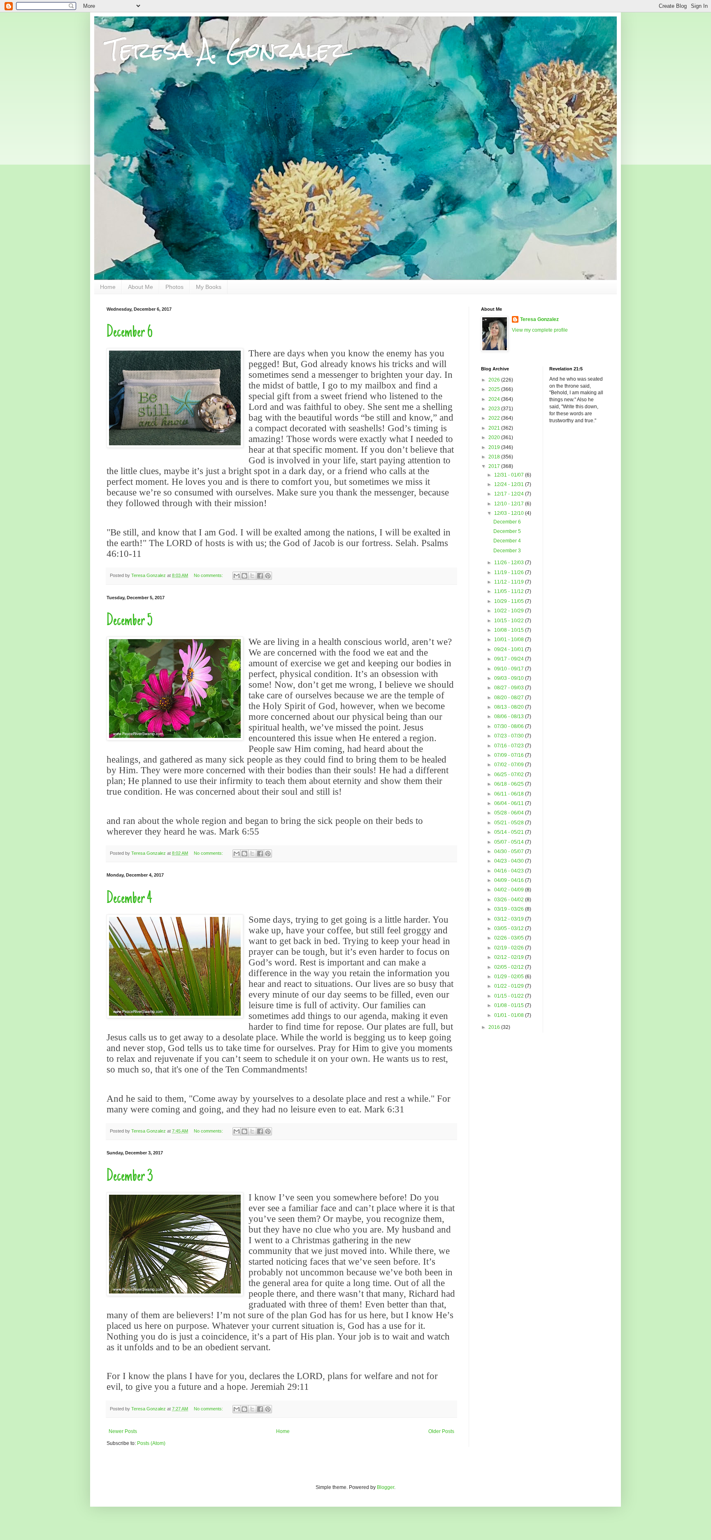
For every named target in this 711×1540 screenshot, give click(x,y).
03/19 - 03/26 (509, 909)
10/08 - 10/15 (509, 630)
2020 (494, 437)
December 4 (129, 899)
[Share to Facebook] (260, 576)
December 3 (130, 1177)
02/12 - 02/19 (509, 957)
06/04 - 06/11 (509, 803)
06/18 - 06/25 (509, 784)
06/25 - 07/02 (509, 774)
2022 (494, 418)
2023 (494, 409)
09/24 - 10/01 (509, 649)
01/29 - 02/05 (509, 976)
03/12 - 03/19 (509, 919)
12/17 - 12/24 (509, 494)
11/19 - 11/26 (509, 572)
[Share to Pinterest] (268, 576)
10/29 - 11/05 (509, 601)
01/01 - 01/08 (509, 1015)
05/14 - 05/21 (509, 832)
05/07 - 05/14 (509, 842)
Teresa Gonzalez (539, 319)
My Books (208, 287)
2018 (494, 457)
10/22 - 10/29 (509, 611)
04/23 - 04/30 (509, 861)
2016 (494, 1027)
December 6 (130, 333)
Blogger (385, 1487)
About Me (140, 287)
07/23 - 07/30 (509, 736)
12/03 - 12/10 (509, 513)
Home (108, 287)
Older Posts (441, 1431)
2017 (494, 466)
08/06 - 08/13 (509, 716)
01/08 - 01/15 (509, 1005)
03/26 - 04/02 (509, 900)
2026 (494, 380)
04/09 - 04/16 (509, 880)
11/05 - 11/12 (509, 591)
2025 (494, 389)
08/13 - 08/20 (509, 707)
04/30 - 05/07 (509, 851)
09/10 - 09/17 (509, 669)
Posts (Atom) (151, 1443)
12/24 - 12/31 (509, 484)
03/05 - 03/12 (509, 928)
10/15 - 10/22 (509, 620)
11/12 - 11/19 (509, 582)
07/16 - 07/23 (509, 746)
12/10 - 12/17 (509, 504)
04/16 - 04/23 (509, 871)
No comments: (209, 575)
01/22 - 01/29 (509, 986)
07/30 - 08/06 (509, 726)
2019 (494, 447)
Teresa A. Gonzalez (226, 50)
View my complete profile (540, 330)
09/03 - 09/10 (509, 678)
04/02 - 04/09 (509, 890)
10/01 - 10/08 (509, 639)
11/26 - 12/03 (509, 562)
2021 (494, 428)
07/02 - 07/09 (509, 765)
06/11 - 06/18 (509, 794)
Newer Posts (123, 1431)
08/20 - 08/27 (509, 697)
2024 (494, 399)
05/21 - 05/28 (509, 823)
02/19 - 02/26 (509, 948)
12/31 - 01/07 (509, 475)
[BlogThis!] (244, 576)
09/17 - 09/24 (509, 659)
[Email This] (236, 576)
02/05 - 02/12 (509, 967)
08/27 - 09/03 (509, 688)
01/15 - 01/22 (509, 996)
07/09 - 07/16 (509, 755)
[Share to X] (252, 576)
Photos (174, 287)
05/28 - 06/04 (509, 813)
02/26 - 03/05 (509, 938)
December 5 (130, 621)
